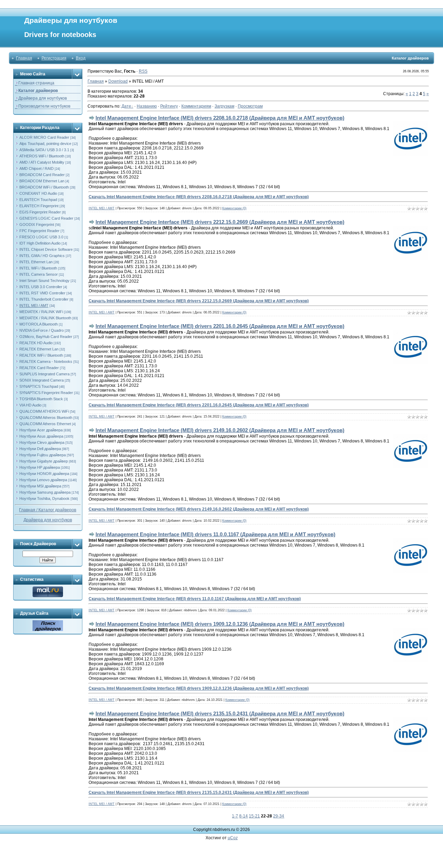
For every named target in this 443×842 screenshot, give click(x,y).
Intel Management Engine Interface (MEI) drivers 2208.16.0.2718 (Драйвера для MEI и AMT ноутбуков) (220, 118)
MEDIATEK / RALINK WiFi (41, 312)
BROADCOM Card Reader (42, 175)
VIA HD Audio (30, 405)
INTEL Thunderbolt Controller (44, 299)
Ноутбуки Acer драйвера (41, 430)
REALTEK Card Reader (39, 368)
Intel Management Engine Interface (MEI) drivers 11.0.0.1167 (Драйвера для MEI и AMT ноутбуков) (215, 534)
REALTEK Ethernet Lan (38, 349)
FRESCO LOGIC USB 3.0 (41, 237)
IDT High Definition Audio (40, 243)
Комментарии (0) (234, 208)
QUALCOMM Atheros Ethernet (45, 424)
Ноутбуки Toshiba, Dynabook (44, 498)
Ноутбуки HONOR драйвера (44, 474)
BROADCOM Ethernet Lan (41, 181)
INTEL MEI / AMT (33, 305)
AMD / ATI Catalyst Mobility (41, 162)
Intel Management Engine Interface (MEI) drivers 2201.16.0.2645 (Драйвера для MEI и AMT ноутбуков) (220, 326)
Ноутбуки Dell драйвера (40, 449)
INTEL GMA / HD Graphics (42, 256)
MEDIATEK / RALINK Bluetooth (45, 318)
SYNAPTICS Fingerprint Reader (46, 393)
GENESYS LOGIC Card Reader (46, 218)
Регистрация (54, 58)
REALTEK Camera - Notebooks (45, 361)
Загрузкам (224, 106)
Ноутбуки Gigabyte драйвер (43, 461)
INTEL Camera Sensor (38, 274)
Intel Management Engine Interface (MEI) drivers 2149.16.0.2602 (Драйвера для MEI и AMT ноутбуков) (220, 430)
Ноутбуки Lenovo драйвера (43, 480)
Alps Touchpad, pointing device (45, 143)
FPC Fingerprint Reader (39, 231)
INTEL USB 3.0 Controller (40, 287)
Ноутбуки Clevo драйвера (41, 442)
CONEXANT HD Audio (38, 193)
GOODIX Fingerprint (36, 224)
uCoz (233, 837)
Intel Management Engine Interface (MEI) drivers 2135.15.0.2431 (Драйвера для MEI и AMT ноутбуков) (220, 713)
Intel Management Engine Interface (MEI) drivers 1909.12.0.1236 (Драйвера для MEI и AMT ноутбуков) (220, 624)
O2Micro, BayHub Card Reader (45, 337)
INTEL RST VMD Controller (42, 293)
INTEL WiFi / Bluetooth (38, 268)
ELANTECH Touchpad (38, 200)
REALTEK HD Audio (36, 343)
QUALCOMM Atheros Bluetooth (45, 417)
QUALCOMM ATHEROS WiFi (44, 411)
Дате (126, 106)
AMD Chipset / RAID (36, 168)
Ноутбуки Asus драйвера (41, 436)
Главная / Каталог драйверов (47, 509)
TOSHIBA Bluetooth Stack (41, 399)
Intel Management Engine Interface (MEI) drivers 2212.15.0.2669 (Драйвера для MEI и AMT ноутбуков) (220, 222)
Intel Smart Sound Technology (44, 280)
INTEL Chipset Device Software (46, 249)
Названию (147, 106)
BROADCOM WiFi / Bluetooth (44, 187)
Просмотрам (250, 106)
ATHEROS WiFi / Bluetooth (41, 156)
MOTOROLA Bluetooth (38, 324)
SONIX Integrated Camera (41, 380)
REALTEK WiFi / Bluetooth (41, 355)
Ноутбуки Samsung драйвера (45, 492)
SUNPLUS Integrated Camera (44, 374)
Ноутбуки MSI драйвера (40, 486)
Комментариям (196, 106)
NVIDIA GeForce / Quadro (41, 330)
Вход (80, 58)
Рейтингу (169, 106)
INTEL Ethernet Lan (36, 262)
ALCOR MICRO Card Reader (44, 137)
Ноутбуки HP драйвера (39, 467)
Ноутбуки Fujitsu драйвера (42, 455)
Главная (24, 58)
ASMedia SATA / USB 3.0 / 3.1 (44, 150)
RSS (143, 71)
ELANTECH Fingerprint (38, 206)
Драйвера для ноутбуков (48, 520)
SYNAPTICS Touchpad (38, 386)
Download (118, 81)
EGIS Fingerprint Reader (40, 212)
